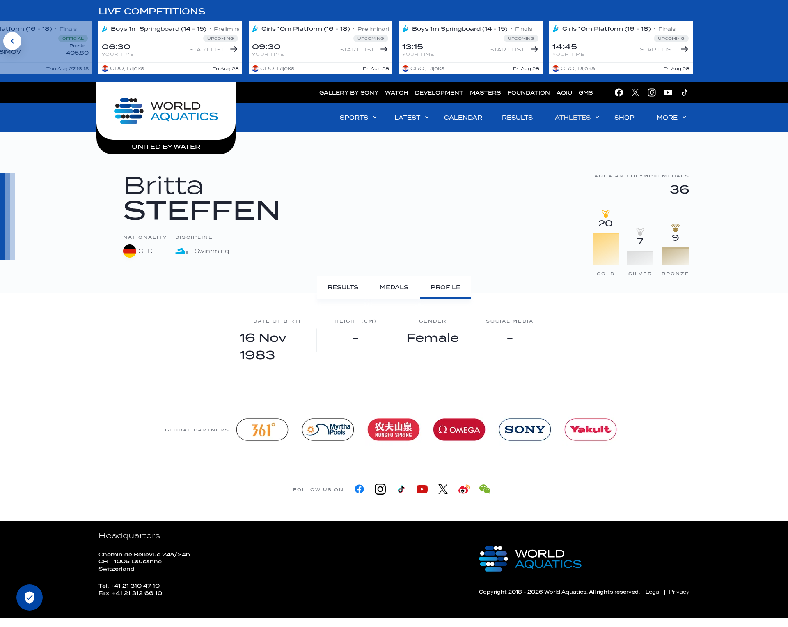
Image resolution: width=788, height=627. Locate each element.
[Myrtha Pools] (328, 429)
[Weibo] (464, 489)
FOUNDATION (528, 93)
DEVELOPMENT (439, 93)
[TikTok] (401, 489)
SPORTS (354, 118)
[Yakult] (590, 429)
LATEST (407, 118)
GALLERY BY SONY (348, 93)
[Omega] (459, 429)
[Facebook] (359, 489)
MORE (667, 118)
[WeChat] (484, 489)
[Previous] (12, 41)
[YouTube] (422, 489)
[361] (262, 429)
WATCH (396, 93)
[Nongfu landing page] (393, 429)
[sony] (525, 429)
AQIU (564, 93)
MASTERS (485, 93)
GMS (586, 93)
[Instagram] (380, 489)
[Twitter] (443, 489)
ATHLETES (573, 118)
